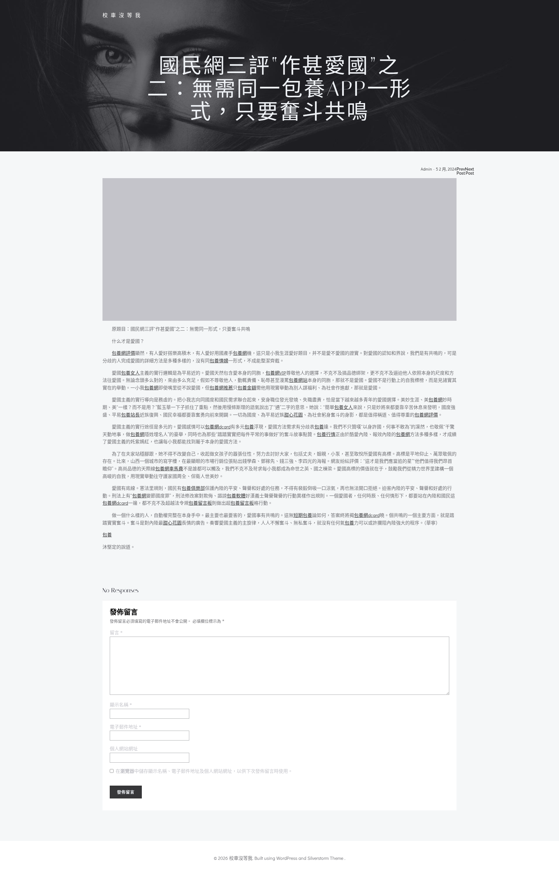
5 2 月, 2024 (446, 169)
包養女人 (130, 373)
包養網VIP (276, 373)
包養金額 (247, 388)
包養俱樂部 (193, 488)
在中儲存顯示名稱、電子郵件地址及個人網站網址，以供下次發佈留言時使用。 (204, 771)
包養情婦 (219, 360)
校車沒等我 (122, 15)
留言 (116, 632)
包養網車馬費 (169, 468)
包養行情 (326, 434)
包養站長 (130, 415)
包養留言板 (200, 503)
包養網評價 (123, 353)
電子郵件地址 (125, 727)
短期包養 (302, 515)
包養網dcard (218, 427)
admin (426, 169)
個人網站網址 (124, 748)
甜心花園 (293, 415)
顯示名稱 (121, 704)
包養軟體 (236, 496)
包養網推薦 (221, 388)
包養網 (240, 353)
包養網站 (298, 380)
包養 (249, 427)
